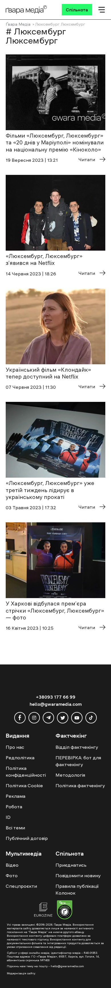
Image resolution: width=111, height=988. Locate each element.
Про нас (15, 747)
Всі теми (15, 827)
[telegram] (48, 717)
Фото (12, 875)
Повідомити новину (78, 875)
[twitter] (62, 717)
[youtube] (77, 717)
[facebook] (20, 717)
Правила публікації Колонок (77, 889)
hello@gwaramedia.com (56, 704)
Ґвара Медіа (18, 24)
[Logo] (26, 9)
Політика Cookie (24, 785)
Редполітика (20, 757)
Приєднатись (71, 865)
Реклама (15, 796)
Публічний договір (27, 838)
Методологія (70, 775)
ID (8, 817)
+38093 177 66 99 (55, 697)
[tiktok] (91, 717)
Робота (14, 806)
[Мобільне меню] (101, 10)
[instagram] (34, 717)
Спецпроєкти (21, 886)
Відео (12, 865)
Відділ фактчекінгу (77, 747)
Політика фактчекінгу (80, 785)
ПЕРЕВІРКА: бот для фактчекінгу (78, 761)
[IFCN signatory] (64, 910)
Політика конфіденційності (26, 771)
